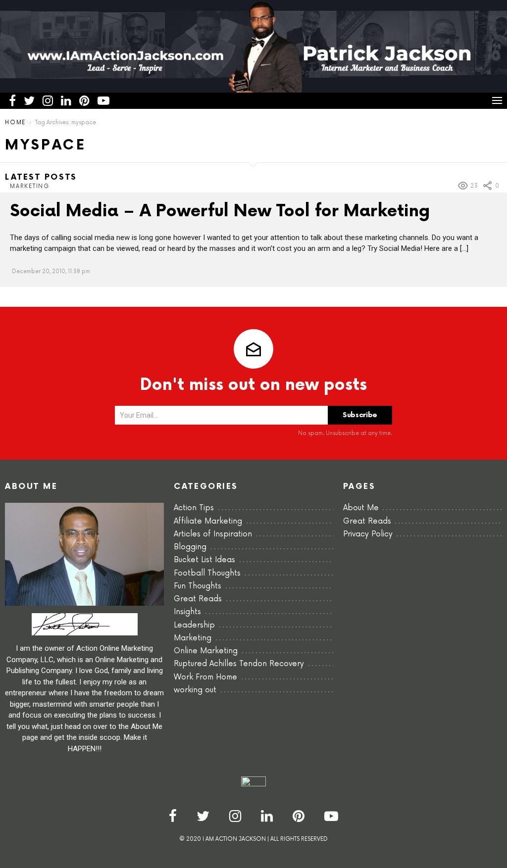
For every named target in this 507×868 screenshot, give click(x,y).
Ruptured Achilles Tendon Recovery (239, 664)
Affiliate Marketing (208, 521)
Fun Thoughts (197, 586)
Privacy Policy (368, 534)
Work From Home (205, 677)
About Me (361, 508)
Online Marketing (206, 651)
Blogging (190, 547)
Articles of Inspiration (213, 534)
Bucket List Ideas (204, 560)
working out (195, 690)
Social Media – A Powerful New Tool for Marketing (220, 211)
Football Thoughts (207, 573)
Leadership (194, 625)
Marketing (30, 186)
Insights (187, 612)
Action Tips (194, 508)
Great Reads (198, 599)
